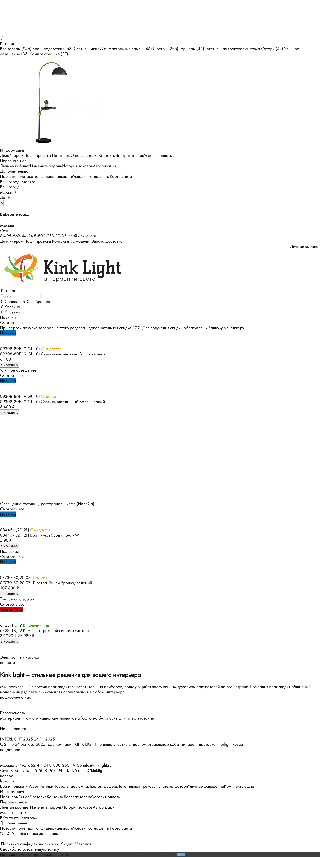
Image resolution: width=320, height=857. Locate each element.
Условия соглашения (91, 176)
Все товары (15, 48)
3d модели (79, 241)
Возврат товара (130, 155)
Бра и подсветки (52, 48)
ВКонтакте (9, 817)
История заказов (77, 165)
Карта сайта (121, 176)
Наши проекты (37, 155)
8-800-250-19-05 (50, 235)
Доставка (90, 155)
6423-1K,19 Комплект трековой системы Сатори (44, 630)
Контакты (107, 155)
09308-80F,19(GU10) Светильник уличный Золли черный (52, 353)
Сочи (4, 230)
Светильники (91, 48)
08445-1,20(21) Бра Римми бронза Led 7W (39, 535)
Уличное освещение (206, 786)
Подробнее (165, 854)
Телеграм (28, 817)
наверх (6, 775)
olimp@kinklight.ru (94, 770)
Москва (28, 181)
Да (2, 197)
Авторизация (104, 165)
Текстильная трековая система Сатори (244, 48)
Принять (181, 854)
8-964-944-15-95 (61, 770)
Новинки (8, 317)
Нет (9, 197)
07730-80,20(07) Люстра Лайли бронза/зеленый (46, 582)
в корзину (9, 364)
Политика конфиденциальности (44, 176)
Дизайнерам (11, 155)
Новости (7, 176)
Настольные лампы (130, 48)
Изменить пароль (46, 165)
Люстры (165, 48)
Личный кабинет (15, 165)
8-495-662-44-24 (16, 235)
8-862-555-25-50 (27, 770)
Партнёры (61, 155)
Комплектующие (49, 53)
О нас (75, 155)
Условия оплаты (158, 155)
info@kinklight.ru (82, 235)
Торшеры (191, 48)
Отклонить (190, 854)
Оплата (97, 241)
